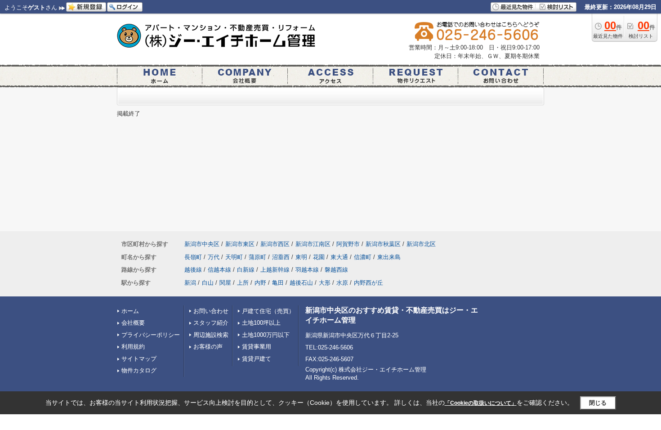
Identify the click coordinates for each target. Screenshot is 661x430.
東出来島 (389, 257)
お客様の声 (208, 346)
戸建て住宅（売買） (268, 311)
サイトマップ (138, 358)
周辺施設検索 (210, 334)
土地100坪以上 (261, 322)
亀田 (278, 282)
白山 (208, 282)
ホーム (130, 311)
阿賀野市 (348, 244)
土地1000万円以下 (266, 334)
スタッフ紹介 (210, 322)
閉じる (598, 402)
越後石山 (301, 282)
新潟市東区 (240, 244)
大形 (324, 282)
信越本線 (219, 269)
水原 (342, 282)
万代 (213, 257)
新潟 (190, 282)
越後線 (193, 269)
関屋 (225, 282)
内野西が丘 (368, 282)
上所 (243, 282)
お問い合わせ (210, 311)
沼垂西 (281, 257)
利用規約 (133, 346)
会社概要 (133, 322)
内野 (260, 282)
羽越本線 (307, 269)
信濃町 (362, 257)
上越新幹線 (275, 269)
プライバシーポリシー (150, 334)
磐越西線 (336, 269)
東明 (301, 257)
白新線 (246, 269)
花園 (319, 257)
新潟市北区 (421, 244)
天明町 (234, 257)
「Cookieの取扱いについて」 (481, 403)
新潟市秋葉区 (383, 244)
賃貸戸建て (256, 358)
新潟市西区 (275, 244)
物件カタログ (138, 370)
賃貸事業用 (256, 346)
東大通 (339, 257)
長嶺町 (193, 257)
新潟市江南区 (312, 244)
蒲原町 (257, 257)
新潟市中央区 (201, 244)
